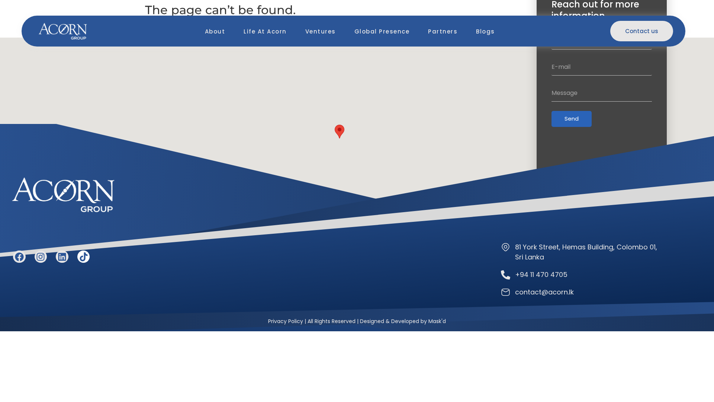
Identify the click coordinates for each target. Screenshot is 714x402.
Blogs (485, 31)
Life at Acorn (265, 31)
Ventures (320, 31)
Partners (442, 31)
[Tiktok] (83, 257)
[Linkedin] (62, 257)
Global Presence (382, 31)
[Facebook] (19, 257)
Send (572, 118)
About (215, 31)
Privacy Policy (285, 321)
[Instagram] (41, 257)
